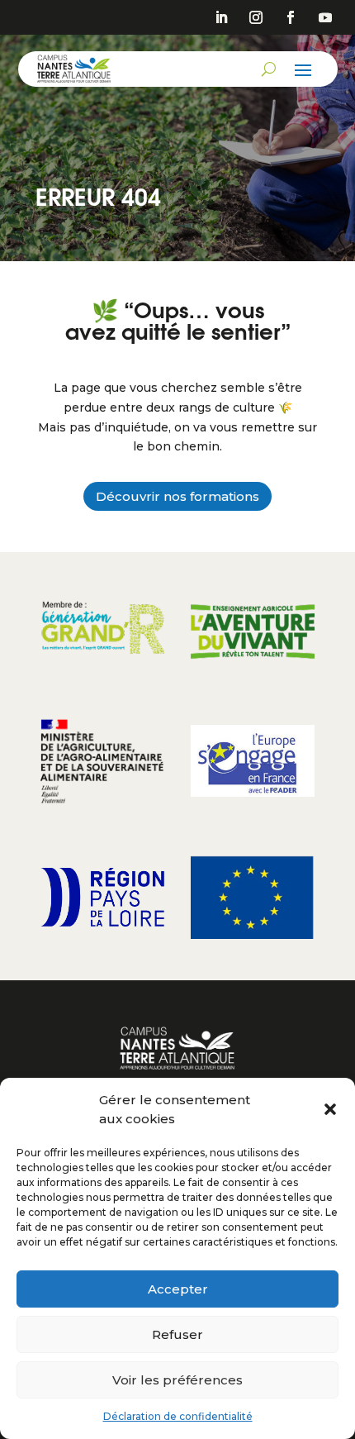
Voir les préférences (177, 1380)
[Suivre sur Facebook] (290, 17)
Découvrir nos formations (177, 496)
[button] (330, 1109)
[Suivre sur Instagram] (256, 17)
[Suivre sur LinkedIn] (221, 17)
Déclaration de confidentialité (178, 1416)
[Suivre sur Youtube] (325, 17)
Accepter (178, 1289)
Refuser (177, 1334)
